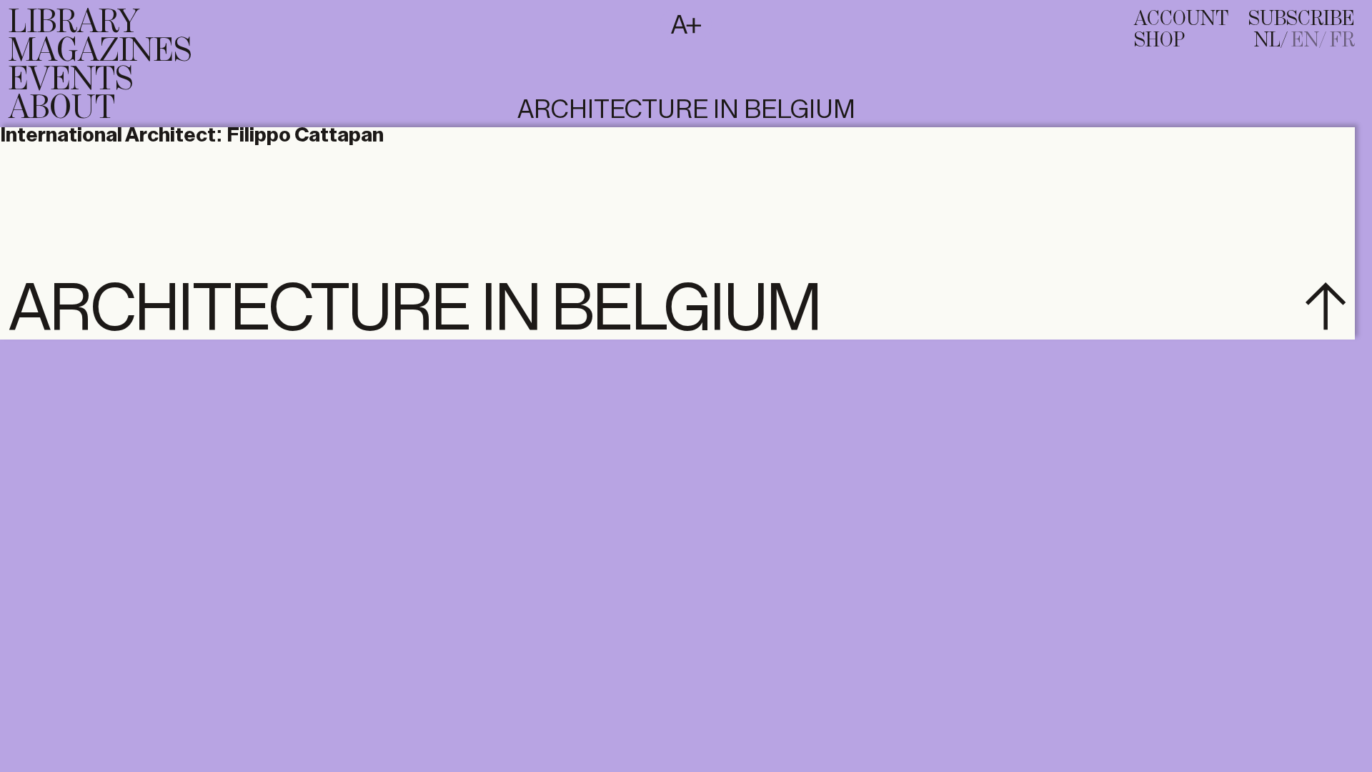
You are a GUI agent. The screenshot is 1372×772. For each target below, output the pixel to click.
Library (74, 23)
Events (71, 80)
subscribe (1301, 19)
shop (1159, 40)
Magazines (100, 51)
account (1181, 19)
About (62, 108)
